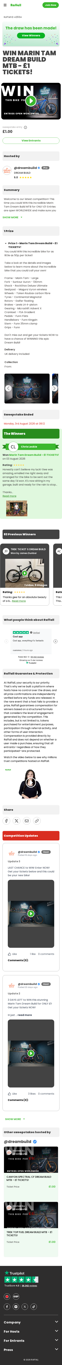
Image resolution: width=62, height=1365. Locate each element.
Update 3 (14, 861)
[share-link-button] (37, 821)
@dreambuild (25, 168)
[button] (31, 871)
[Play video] (31, 914)
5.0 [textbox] (16, 177)
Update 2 (14, 993)
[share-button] (6, 821)
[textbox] (31, 156)
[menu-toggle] (5, 5)
